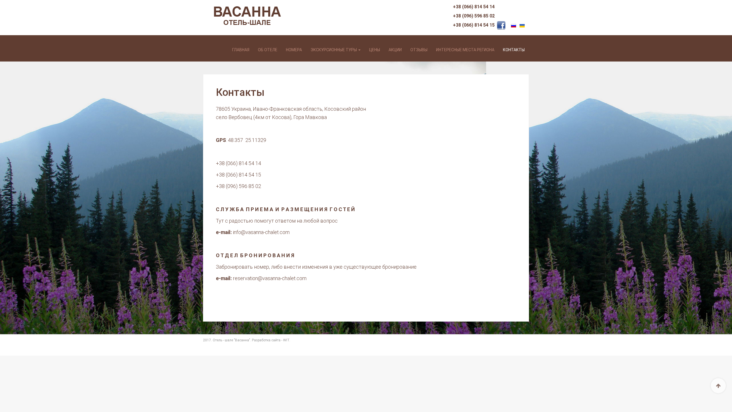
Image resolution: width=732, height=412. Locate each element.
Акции (395, 49)
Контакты (514, 49)
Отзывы (418, 49)
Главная (240, 49)
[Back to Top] (718, 385)
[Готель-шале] (226, 36)
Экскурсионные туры (334, 49)
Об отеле (267, 49)
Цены (374, 49)
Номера (294, 49)
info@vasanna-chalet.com (261, 232)
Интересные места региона (465, 49)
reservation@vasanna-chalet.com (270, 278)
